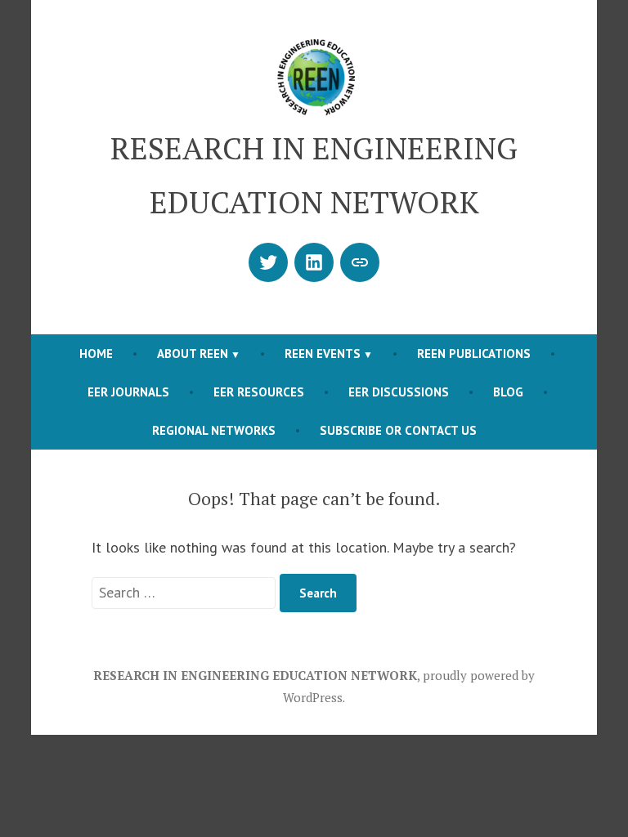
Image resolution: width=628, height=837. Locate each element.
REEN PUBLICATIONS (474, 353)
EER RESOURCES (258, 392)
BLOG (508, 392)
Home (96, 353)
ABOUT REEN (192, 353)
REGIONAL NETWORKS (214, 430)
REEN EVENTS (323, 353)
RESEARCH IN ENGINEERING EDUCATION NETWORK (255, 675)
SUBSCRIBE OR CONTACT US (398, 430)
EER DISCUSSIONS (398, 392)
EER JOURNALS (128, 392)
